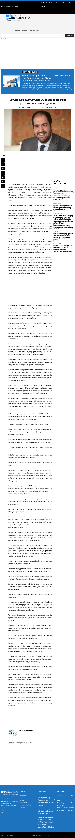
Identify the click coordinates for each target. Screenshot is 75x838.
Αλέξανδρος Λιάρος (27, 80)
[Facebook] (40, 10)
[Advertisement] (37, 54)
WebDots (39, 835)
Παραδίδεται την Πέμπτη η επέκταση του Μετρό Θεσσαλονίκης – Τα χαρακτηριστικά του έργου (62, 248)
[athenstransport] (12, 733)
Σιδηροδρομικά (57, 213)
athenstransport (49, 107)
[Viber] (3, 181)
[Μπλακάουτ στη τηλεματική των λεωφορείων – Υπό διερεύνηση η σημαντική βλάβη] (11, 81)
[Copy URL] (3, 186)
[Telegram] (3, 177)
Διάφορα (4, 38)
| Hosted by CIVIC (46, 835)
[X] (44, 10)
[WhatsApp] (3, 168)
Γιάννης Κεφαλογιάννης (23, 743)
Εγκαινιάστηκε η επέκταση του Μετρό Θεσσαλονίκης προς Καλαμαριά (62, 208)
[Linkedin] (3, 173)
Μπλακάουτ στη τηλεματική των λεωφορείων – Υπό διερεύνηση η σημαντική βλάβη (63, 237)
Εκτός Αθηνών (57, 203)
